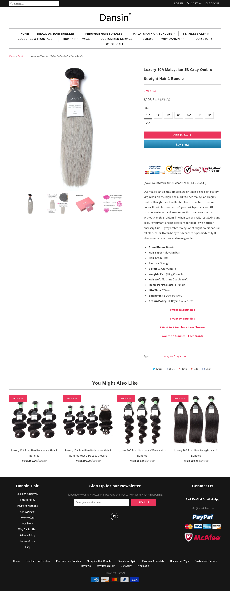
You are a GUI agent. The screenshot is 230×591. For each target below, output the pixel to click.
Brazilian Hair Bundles (56, 33)
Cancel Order (27, 511)
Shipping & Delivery (27, 494)
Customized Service (116, 38)
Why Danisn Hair (27, 529)
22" (199, 115)
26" (148, 122)
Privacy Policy (27, 535)
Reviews (147, 38)
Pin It (184, 368)
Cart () (195, 3)
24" (209, 115)
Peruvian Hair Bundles (104, 33)
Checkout (212, 3)
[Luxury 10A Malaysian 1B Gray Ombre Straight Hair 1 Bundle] (74, 128)
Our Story (204, 38)
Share (171, 368)
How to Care (27, 517)
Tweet (159, 368)
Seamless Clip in (196, 33)
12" (148, 115)
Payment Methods (27, 505)
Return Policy (27, 499)
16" (168, 115)
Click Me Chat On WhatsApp (202, 499)
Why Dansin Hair (174, 38)
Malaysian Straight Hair (175, 356)
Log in (178, 3)
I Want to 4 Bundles (182, 318)
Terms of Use (27, 541)
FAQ (27, 547)
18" (179, 115)
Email (208, 368)
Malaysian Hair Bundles (152, 33)
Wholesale (115, 44)
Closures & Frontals (35, 38)
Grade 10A (150, 91)
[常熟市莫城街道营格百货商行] (115, 18)
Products (22, 56)
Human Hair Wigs (76, 38)
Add (196, 368)
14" (158, 115)
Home (24, 33)
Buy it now (182, 144)
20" (189, 115)
